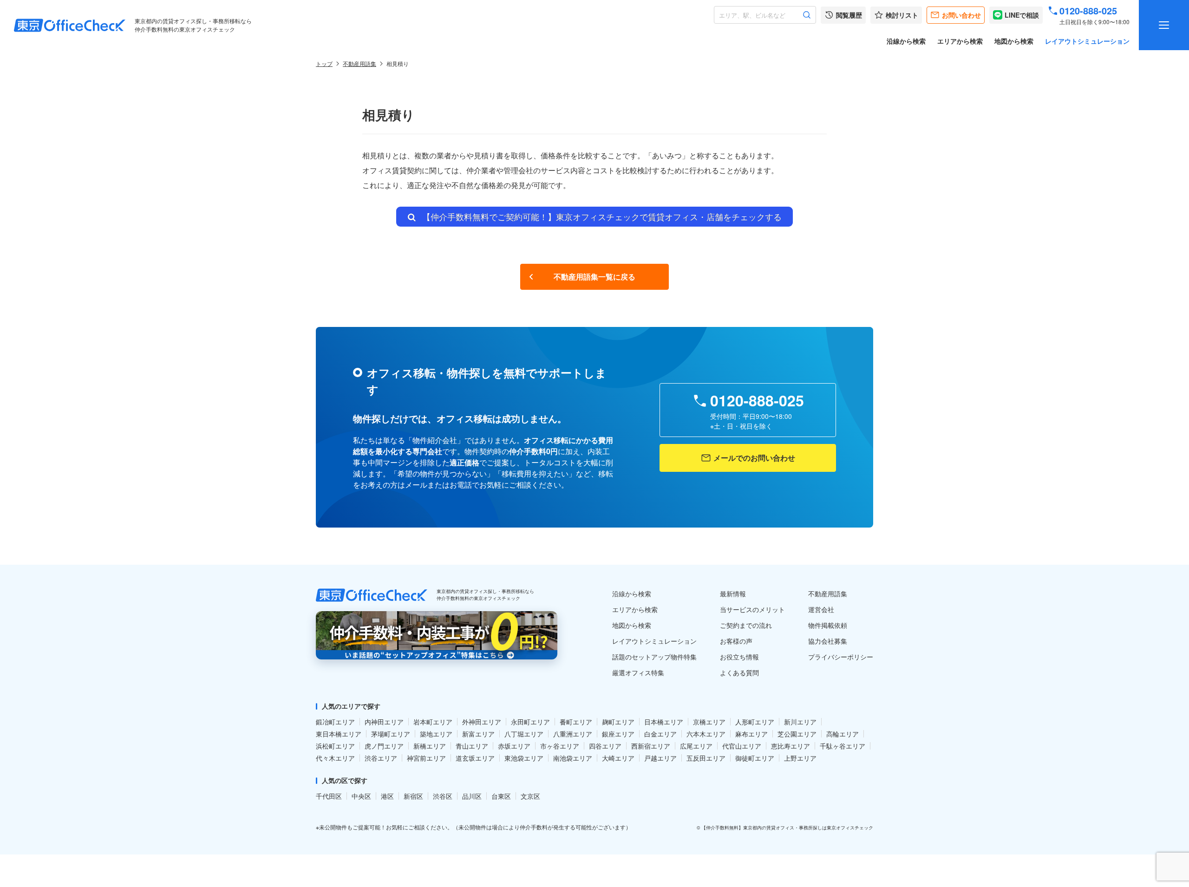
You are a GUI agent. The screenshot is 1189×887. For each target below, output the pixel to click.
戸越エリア (660, 758)
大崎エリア (618, 758)
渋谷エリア (381, 758)
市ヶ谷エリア (559, 745)
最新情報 (733, 593)
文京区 (530, 796)
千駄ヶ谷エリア (842, 745)
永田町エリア (530, 721)
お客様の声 (736, 641)
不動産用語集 (359, 63)
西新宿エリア (650, 745)
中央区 (361, 796)
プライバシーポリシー (840, 656)
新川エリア (800, 721)
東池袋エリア (523, 758)
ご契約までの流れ (746, 625)
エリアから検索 (960, 41)
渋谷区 (442, 796)
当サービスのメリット (752, 609)
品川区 (472, 796)
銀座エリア (618, 733)
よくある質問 (739, 672)
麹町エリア (618, 721)
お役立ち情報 (739, 656)
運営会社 (821, 609)
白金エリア (660, 733)
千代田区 (329, 796)
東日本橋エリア (338, 733)
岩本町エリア (432, 721)
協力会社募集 (827, 641)
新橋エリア (429, 745)
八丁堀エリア (523, 733)
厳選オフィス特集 (638, 672)
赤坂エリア (514, 745)
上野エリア (800, 758)
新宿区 (413, 796)
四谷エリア (605, 745)
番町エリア (576, 721)
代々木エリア (335, 758)
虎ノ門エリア (384, 745)
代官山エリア (741, 745)
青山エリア (472, 745)
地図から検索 (1013, 41)
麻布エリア (751, 733)
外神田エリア (481, 721)
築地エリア (436, 733)
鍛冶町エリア (335, 721)
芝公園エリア (797, 733)
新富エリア (478, 733)
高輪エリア (842, 733)
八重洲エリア (572, 733)
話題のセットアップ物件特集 (654, 656)
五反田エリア (705, 758)
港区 (387, 796)
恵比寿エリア (790, 745)
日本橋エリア (663, 721)
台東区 (501, 796)
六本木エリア (705, 733)
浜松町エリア (335, 745)
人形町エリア (754, 721)
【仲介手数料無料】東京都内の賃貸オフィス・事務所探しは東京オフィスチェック (787, 827)
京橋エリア (709, 721)
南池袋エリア (572, 758)
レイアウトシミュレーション (1087, 41)
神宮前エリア (426, 758)
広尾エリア (696, 745)
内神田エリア (384, 721)
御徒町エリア (754, 758)
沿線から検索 (906, 41)
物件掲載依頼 (827, 625)
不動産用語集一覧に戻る (594, 276)
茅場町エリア (390, 733)
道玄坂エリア (475, 758)
